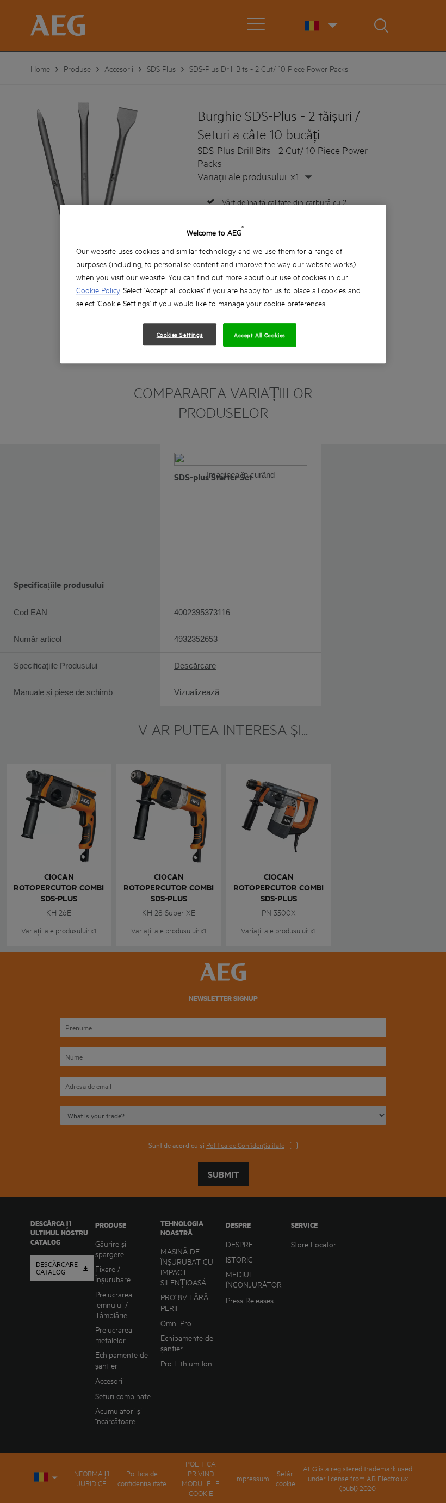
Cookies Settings (180, 334)
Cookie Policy (98, 289)
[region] (223, 284)
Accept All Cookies (260, 334)
